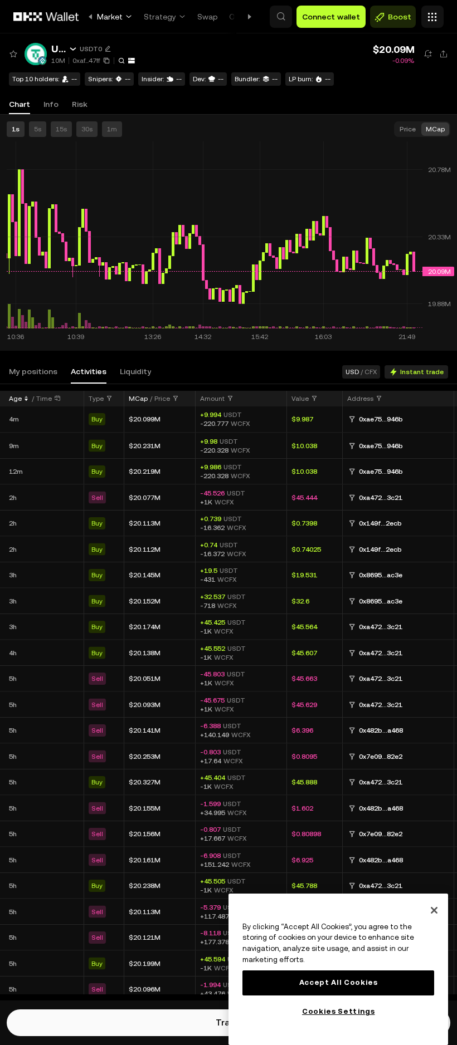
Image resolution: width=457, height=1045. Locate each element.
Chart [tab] (19, 104)
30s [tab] (87, 129)
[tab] (33, 372)
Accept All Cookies (338, 982)
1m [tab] (112, 129)
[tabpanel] (228, 692)
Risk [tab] (79, 104)
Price (162, 399)
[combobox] (101, 398)
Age (15, 399)
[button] (280, 16)
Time (44, 399)
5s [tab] (37, 129)
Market (110, 16)
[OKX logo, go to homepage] (46, 16)
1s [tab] (16, 129)
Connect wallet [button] (331, 16)
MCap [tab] (435, 129)
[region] (338, 969)
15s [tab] (61, 129)
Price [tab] (408, 129)
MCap (138, 399)
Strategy (160, 16)
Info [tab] (51, 104)
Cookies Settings (338, 1011)
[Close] (434, 910)
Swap (207, 16)
